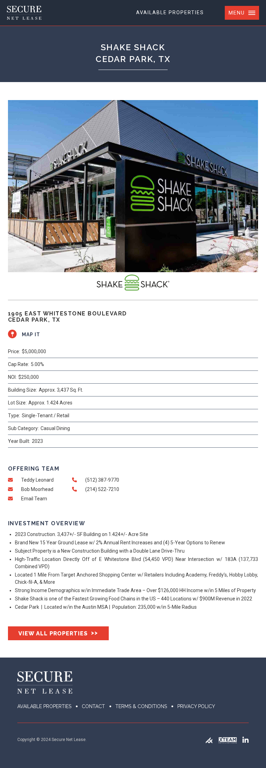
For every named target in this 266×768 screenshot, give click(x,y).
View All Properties (58, 633)
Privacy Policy (196, 706)
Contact (93, 706)
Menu (237, 13)
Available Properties (170, 12)
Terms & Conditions (141, 706)
